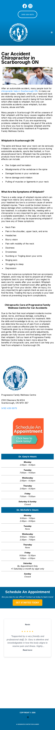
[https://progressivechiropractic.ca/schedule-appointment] (27, 433)
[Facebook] (25, 6)
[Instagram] (30, 6)
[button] (51, 32)
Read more (27, 650)
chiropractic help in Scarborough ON (19, 91)
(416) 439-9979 (9, 408)
